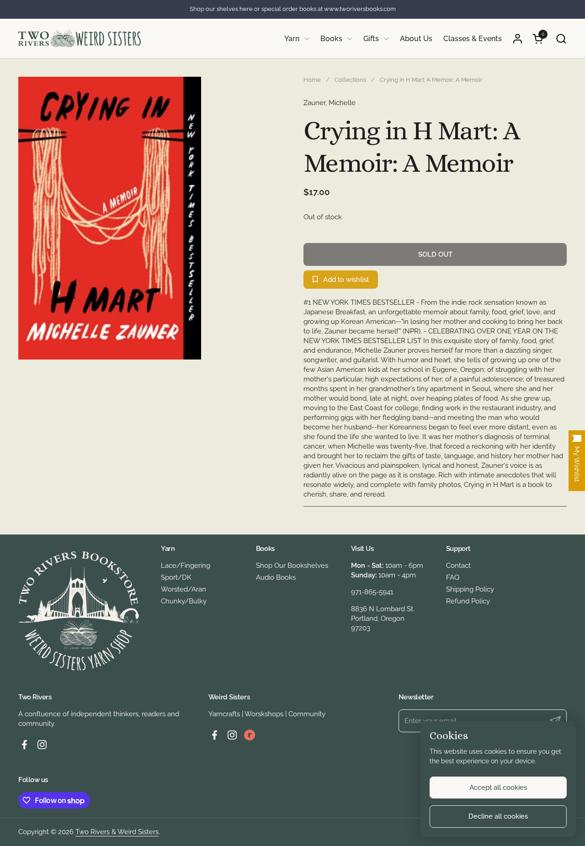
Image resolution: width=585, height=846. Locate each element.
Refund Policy (468, 601)
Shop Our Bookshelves (292, 565)
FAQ (452, 577)
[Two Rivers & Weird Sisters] (79, 38)
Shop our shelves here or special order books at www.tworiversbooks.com (293, 9)
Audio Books (276, 577)
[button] (561, 38)
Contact (458, 565)
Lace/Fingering (185, 565)
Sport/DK (176, 577)
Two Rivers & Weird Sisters (117, 832)
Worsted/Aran (183, 589)
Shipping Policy (470, 589)
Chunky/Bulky (184, 601)
